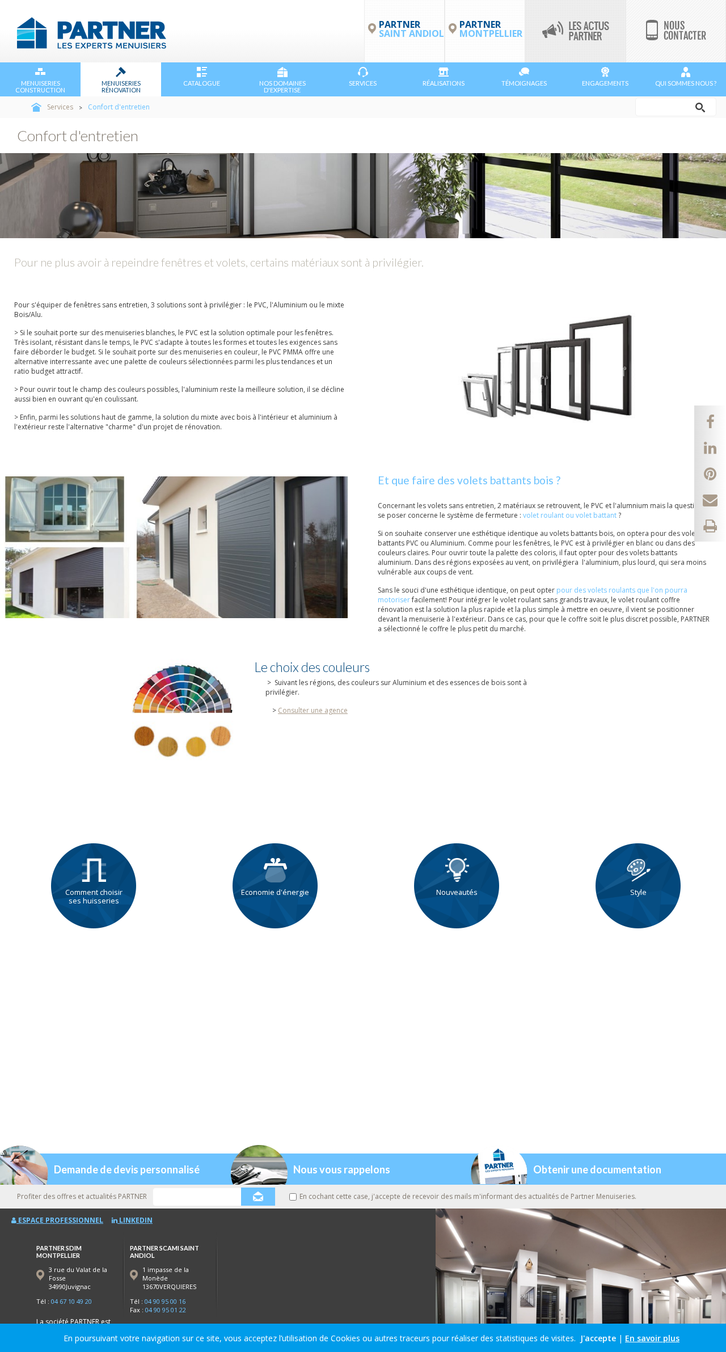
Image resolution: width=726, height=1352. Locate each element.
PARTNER (490, 29)
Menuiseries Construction (40, 86)
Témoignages (524, 83)
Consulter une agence (313, 710)
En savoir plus (652, 1338)
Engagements (605, 83)
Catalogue (201, 83)
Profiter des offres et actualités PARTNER (82, 1196)
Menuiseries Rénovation (121, 86)
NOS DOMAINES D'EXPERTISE (282, 86)
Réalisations (444, 83)
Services (363, 83)
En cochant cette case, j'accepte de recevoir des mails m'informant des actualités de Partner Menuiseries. (467, 1196)
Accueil (36, 107)
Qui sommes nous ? (685, 83)
